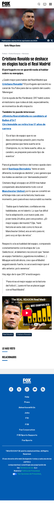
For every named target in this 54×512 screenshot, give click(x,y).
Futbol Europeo (14, 53)
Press (27, 402)
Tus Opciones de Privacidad (29, 474)
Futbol (4, 53)
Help (27, 397)
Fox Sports (27, 440)
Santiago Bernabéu (19, 169)
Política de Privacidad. (30, 471)
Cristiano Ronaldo (12, 84)
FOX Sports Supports (27, 435)
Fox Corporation (27, 430)
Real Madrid (8, 334)
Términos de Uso (27, 468)
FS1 (27, 418)
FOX (27, 424)
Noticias (25, 53)
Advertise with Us (27, 408)
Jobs (27, 413)
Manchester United (13, 191)
